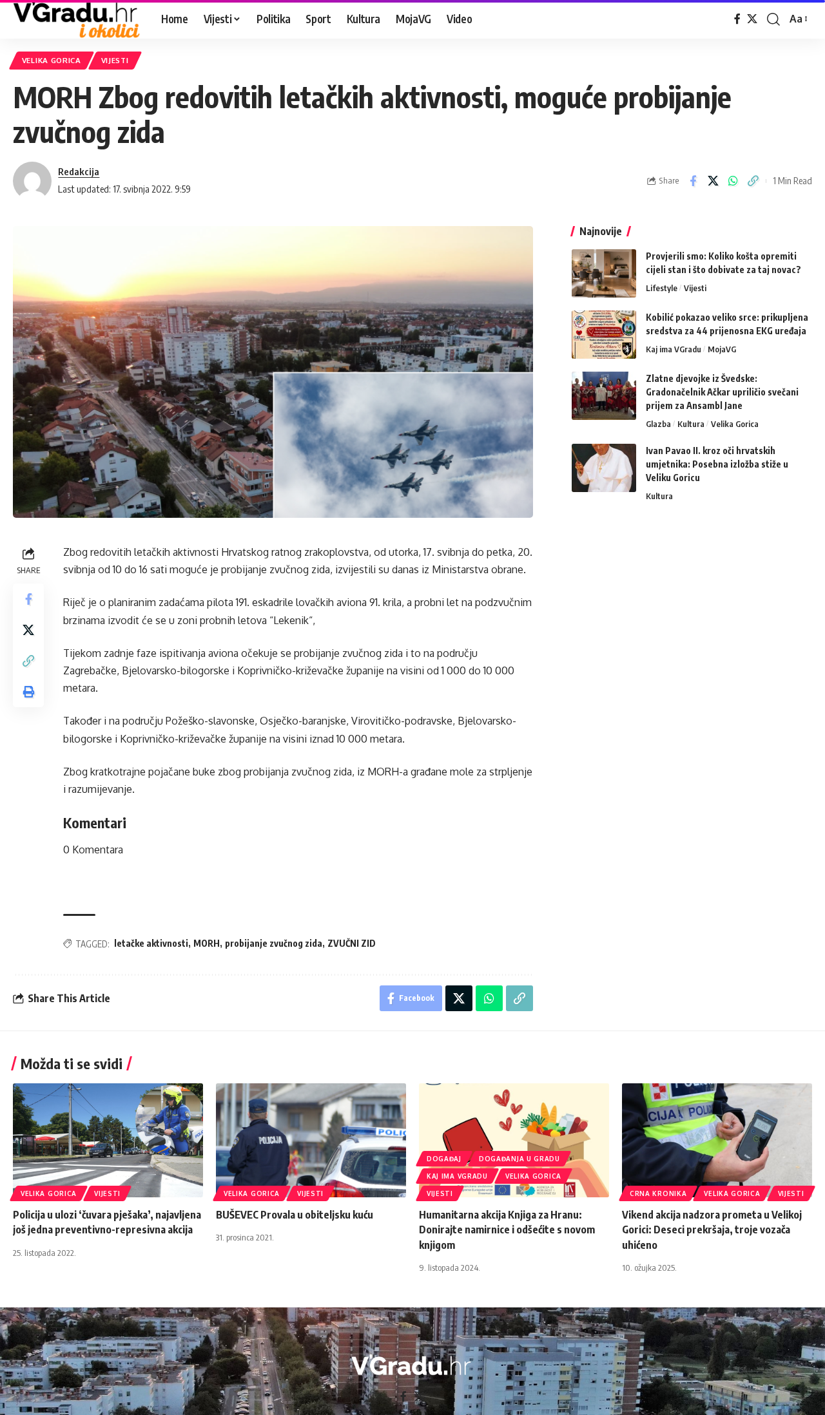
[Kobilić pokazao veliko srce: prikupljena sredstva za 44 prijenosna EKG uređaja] (604, 334)
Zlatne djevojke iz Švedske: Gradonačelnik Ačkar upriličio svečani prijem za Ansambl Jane (722, 392)
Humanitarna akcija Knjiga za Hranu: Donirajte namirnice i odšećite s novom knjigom (507, 1229)
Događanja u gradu (519, 1159)
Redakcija (78, 171)
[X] (752, 19)
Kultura (690, 424)
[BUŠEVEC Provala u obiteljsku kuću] (311, 1140)
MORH (206, 943)
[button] (773, 19)
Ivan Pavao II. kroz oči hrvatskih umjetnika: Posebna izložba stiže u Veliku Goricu (717, 464)
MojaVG (722, 349)
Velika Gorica (51, 60)
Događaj (444, 1159)
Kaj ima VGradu (673, 349)
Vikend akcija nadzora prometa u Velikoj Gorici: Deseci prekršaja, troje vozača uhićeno (712, 1229)
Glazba (658, 424)
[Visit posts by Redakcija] (32, 181)
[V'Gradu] (77, 19)
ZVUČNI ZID (351, 943)
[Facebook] (737, 19)
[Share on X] (713, 181)
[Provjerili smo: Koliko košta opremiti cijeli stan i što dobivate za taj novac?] (604, 273)
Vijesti (115, 60)
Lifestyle (661, 288)
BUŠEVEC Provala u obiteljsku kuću (294, 1214)
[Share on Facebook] (693, 181)
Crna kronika (658, 1193)
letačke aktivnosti (151, 943)
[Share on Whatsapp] (733, 181)
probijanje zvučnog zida (273, 943)
